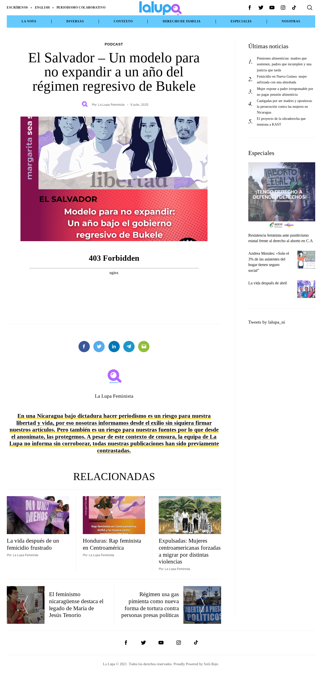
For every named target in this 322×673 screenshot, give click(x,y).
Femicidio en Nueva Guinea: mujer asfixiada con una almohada (282, 79)
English (42, 7)
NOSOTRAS (291, 21)
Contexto (123, 21)
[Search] (309, 7)
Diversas (75, 21)
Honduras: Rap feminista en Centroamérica (112, 544)
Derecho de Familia (182, 21)
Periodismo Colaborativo (81, 7)
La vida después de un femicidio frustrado (33, 544)
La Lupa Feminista (111, 104)
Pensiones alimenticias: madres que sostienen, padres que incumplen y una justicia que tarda (284, 64)
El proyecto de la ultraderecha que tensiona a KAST (281, 121)
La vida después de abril (267, 283)
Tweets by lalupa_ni (266, 322)
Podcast (114, 44)
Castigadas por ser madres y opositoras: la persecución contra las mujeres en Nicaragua (285, 106)
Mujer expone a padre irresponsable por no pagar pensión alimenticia (285, 91)
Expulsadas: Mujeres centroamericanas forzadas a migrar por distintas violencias (190, 551)
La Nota (29, 21)
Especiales (241, 21)
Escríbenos (17, 7)
